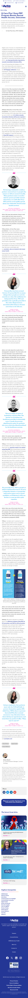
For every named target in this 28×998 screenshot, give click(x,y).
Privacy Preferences (15, 970)
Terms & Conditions (14, 983)
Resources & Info (14, 989)
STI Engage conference (10, 69)
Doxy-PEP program (8, 135)
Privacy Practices (14, 981)
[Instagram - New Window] (20, 957)
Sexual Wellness (6, 746)
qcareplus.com (8, 739)
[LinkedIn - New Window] (16, 957)
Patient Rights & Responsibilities (14, 985)
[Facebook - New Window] (7, 957)
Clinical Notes (5, 743)
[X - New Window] (12, 958)
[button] (4, 792)
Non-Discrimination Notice (14, 987)
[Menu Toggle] (26, 6)
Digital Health (14, 743)
